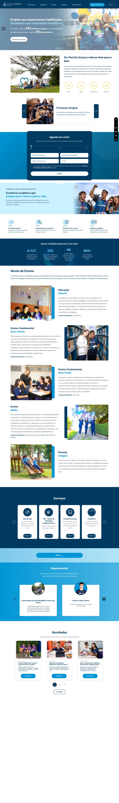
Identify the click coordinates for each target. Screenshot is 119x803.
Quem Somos (31, 5)
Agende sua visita (96, 5)
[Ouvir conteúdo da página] (116, 139)
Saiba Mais (28, 676)
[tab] (56, 48)
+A (116, 120)
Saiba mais (27, 536)
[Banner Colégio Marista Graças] (59, 28)
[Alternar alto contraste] (116, 128)
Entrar (111, 5)
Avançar (59, 174)
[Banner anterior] (3, 29)
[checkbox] (31, 166)
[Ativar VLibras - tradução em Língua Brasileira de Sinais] (116, 135)
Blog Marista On (76, 5)
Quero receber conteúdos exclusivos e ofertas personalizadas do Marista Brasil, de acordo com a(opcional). (60, 167)
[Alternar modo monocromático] (116, 132)
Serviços (53, 5)
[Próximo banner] (111, 29)
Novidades (64, 5)
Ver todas (60, 692)
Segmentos (43, 5)
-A (116, 123)
